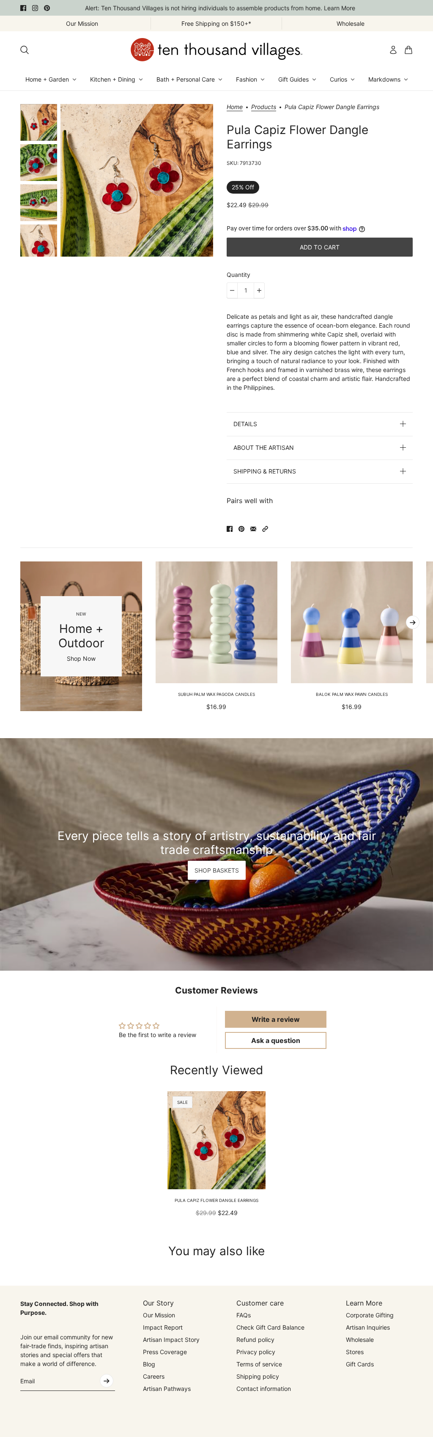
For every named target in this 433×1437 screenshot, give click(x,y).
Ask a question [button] (275, 1040)
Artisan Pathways (167, 1388)
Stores (355, 1351)
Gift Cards (360, 1364)
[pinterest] (47, 8)
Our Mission (159, 1315)
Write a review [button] (276, 1019)
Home (235, 107)
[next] (412, 622)
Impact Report (163, 1327)
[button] (265, 529)
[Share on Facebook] (229, 529)
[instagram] (35, 8)
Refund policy (255, 1339)
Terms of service (259, 1364)
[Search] (24, 50)
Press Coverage (165, 1351)
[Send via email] (253, 529)
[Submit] (106, 1381)
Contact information (263, 1388)
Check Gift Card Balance (270, 1327)
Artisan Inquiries (368, 1327)
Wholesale (360, 1339)
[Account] (393, 50)
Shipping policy (257, 1376)
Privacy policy (255, 1351)
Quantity (238, 274)
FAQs (243, 1315)
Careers (153, 1376)
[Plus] (259, 290)
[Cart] (408, 50)
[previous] (20, 636)
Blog (149, 1364)
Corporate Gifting (370, 1315)
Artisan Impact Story (171, 1339)
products (263, 107)
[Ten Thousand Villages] (216, 49)
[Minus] (232, 290)
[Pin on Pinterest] (241, 529)
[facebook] (23, 8)
